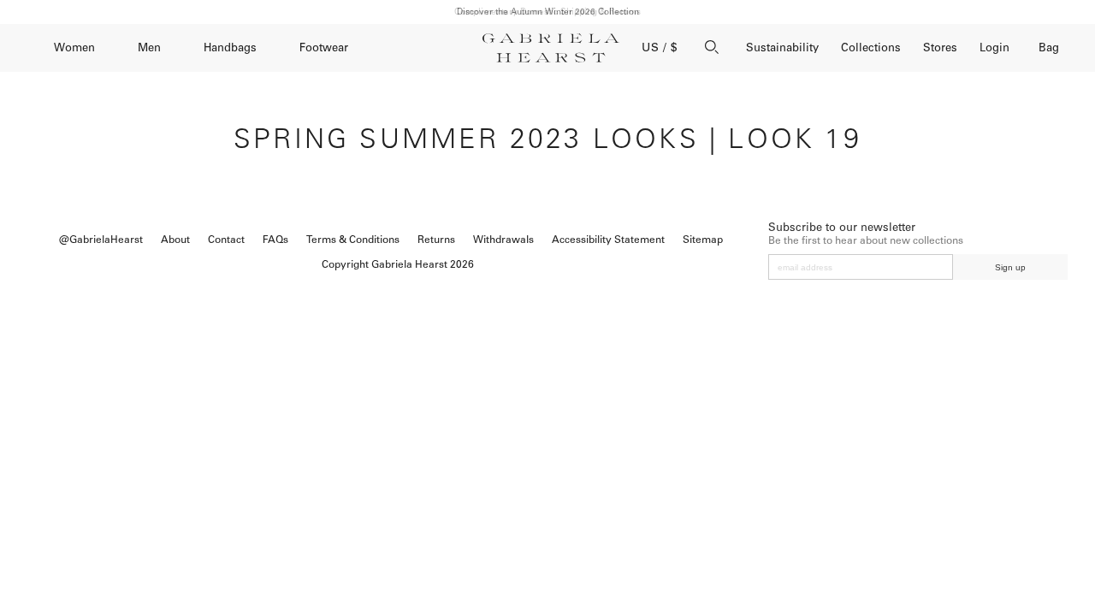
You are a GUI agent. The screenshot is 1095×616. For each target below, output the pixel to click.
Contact (226, 240)
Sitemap (703, 240)
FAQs (275, 240)
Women (74, 47)
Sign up (1010, 267)
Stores (940, 47)
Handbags (230, 47)
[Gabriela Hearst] (550, 48)
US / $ (660, 47)
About (175, 240)
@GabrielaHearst (101, 240)
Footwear (323, 47)
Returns (436, 240)
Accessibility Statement (608, 240)
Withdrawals (503, 240)
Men (149, 47)
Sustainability (782, 47)
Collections (871, 47)
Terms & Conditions (353, 240)
